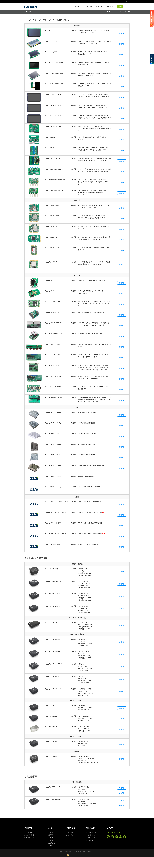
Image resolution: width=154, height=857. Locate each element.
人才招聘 (50, 838)
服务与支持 (99, 7)
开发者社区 (110, 7)
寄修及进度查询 (92, 832)
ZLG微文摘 (51, 843)
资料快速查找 (91, 835)
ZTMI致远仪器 (88, 7)
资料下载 (121, 33)
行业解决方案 (76, 7)
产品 (67, 7)
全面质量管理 (30, 832)
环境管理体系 (30, 835)
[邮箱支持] (112, 836)
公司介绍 (50, 832)
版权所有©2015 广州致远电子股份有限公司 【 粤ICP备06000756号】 (77, 851)
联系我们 (50, 835)
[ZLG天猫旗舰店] (120, 836)
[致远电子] (32, 6)
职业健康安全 (30, 838)
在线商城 (120, 7)
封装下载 (121, 793)
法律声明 (90, 840)
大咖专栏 (50, 840)
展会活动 (70, 835)
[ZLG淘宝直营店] (116, 836)
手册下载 (121, 788)
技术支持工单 (91, 838)
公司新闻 (70, 832)
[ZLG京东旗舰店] (124, 836)
